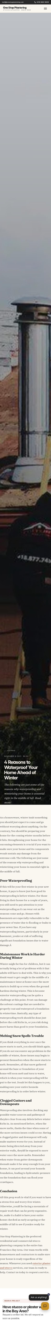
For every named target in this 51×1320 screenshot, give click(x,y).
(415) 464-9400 (43, 2)
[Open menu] (45, 9)
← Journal (10, 751)
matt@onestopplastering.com (13, 2)
